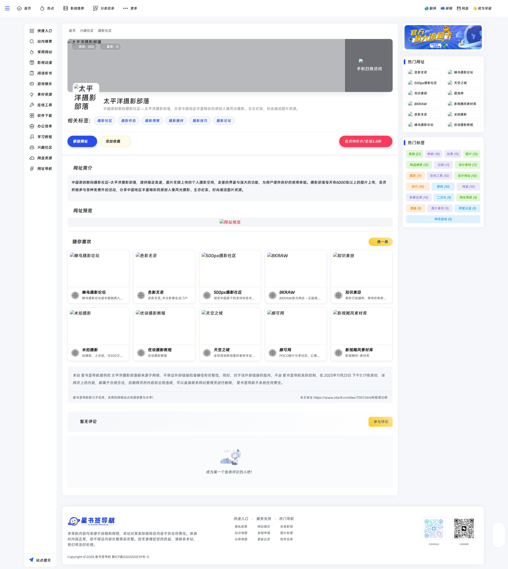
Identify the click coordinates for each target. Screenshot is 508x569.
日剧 (444, 165)
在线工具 (439, 176)
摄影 (415, 176)
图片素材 (440, 208)
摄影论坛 (223, 120)
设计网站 (467, 176)
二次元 (444, 197)
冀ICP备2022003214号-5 (130, 557)
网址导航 (468, 197)
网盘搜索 (419, 165)
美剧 (415, 154)
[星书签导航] (91, 523)
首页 (72, 31)
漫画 (415, 208)
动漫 (453, 154)
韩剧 (433, 154)
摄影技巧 (200, 120)
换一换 (382, 242)
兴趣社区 (87, 31)
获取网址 (80, 141)
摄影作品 (128, 120)
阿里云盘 (467, 208)
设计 (417, 186)
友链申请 (263, 533)
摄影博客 (152, 120)
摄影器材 (176, 120)
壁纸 (443, 186)
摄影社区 (105, 31)
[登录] (501, 8)
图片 (471, 154)
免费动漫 (418, 197)
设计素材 (468, 165)
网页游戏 (443, 219)
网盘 (468, 186)
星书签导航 (103, 557)
